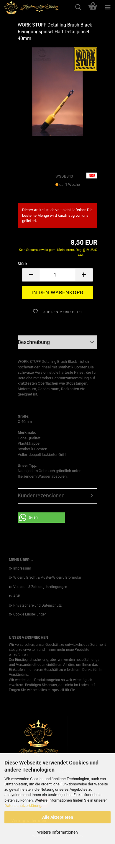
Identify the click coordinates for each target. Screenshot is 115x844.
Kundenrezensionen (41, 495)
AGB (16, 596)
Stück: (23, 264)
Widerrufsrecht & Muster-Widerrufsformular (47, 577)
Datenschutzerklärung (22, 805)
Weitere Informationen (57, 832)
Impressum (22, 568)
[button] (31, 275)
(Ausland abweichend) (71, 190)
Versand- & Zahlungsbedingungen (40, 587)
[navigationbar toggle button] (107, 7)
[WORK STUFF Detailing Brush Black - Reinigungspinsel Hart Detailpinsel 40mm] (57, 91)
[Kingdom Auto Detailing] (29, 7)
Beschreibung (34, 342)
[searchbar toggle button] (78, 7)
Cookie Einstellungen (30, 614)
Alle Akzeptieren (57, 817)
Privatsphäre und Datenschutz (37, 605)
